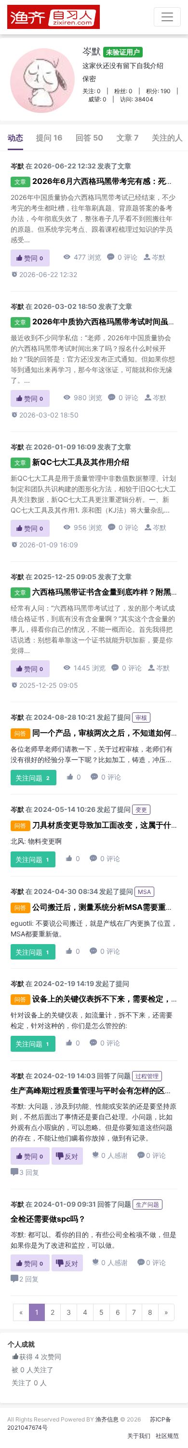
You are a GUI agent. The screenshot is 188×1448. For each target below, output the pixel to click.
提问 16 (49, 137)
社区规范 (167, 1435)
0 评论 (122, 257)
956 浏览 (82, 527)
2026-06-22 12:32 (44, 274)
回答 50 (89, 137)
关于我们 (138, 1435)
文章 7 (128, 137)
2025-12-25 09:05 (44, 685)
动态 (15, 137)
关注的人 (167, 137)
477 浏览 (82, 257)
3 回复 (29, 1172)
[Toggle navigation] (167, 17)
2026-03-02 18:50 (45, 415)
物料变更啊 (45, 841)
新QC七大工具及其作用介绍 (80, 462)
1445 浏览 (84, 668)
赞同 (29, 258)
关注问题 (32, 778)
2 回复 (29, 1279)
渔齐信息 (107, 1419)
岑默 (111, 51)
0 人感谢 (110, 1155)
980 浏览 (82, 397)
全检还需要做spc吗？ (48, 1219)
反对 (67, 1156)
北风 (17, 841)
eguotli (21, 923)
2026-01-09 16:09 (44, 545)
